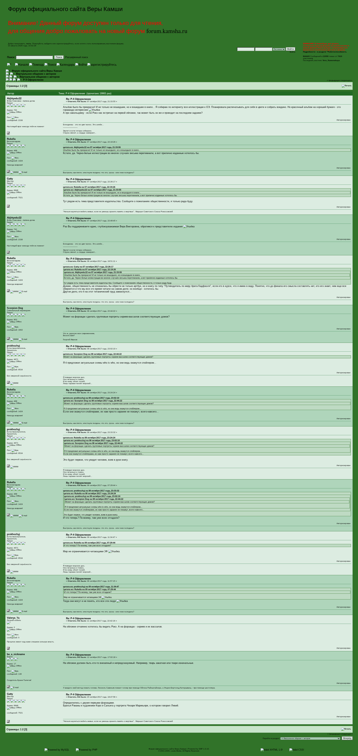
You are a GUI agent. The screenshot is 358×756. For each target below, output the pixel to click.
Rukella (11, 139)
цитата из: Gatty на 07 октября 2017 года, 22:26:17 (88, 267)
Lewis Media (176, 751)
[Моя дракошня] (14, 172)
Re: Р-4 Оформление (78, 99)
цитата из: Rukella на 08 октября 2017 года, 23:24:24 (89, 438)
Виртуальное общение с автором (36, 73)
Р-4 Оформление (33, 79)
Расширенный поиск (76, 57)
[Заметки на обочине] (14, 383)
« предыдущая (333, 80)
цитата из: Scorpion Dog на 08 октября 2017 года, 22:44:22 (92, 354)
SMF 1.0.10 (204, 749)
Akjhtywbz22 (14, 98)
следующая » (346, 80)
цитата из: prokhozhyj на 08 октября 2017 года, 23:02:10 (91, 398)
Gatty (10, 178)
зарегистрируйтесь (65, 44)
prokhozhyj (13, 345)
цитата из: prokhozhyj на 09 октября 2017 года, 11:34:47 (91, 586)
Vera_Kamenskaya (331, 60)
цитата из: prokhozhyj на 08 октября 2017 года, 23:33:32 (91, 491)
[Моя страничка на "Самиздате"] (14, 339)
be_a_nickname (16, 654)
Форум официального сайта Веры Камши (37, 70)
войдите (48, 44)
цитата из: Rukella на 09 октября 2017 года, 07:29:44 (89, 543)
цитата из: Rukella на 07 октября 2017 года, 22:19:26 (89, 187)
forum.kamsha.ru (166, 31)
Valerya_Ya (13, 617)
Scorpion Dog (15, 308)
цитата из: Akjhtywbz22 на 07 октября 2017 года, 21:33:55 (92, 147)
